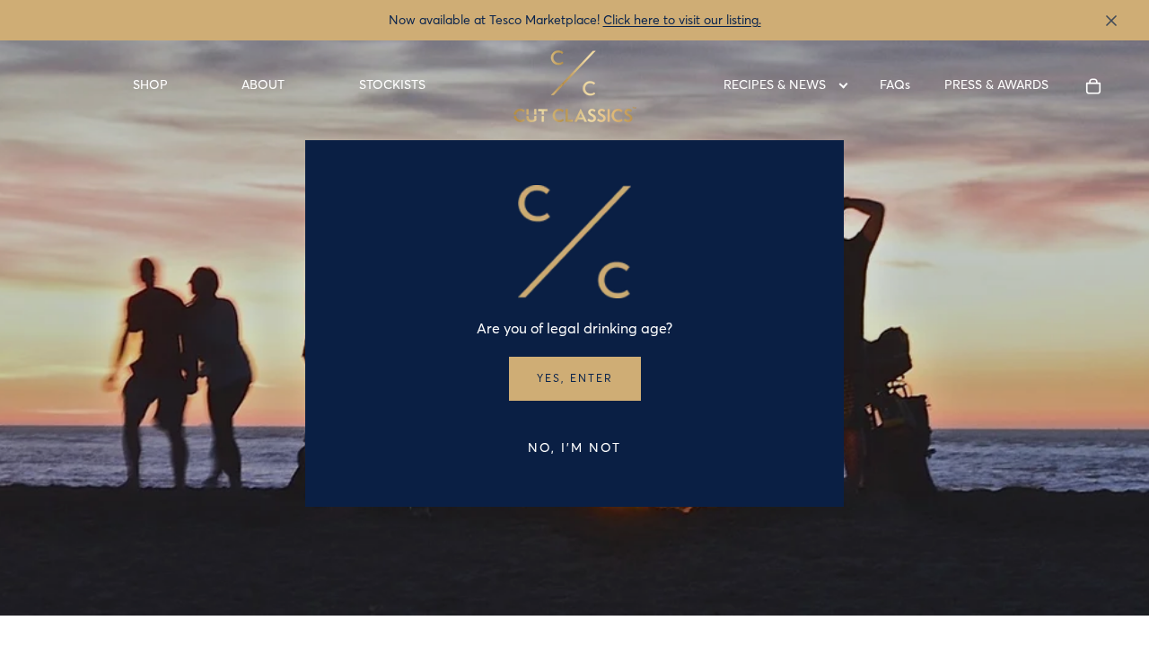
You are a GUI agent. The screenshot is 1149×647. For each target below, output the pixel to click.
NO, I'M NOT (574, 447)
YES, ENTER (575, 378)
